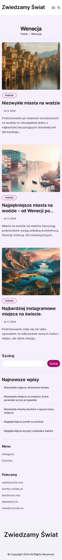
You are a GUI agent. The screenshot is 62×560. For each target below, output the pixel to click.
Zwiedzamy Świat (23, 7)
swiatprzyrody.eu (13, 508)
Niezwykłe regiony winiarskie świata (26, 387)
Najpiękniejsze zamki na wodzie (23, 421)
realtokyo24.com (12, 482)
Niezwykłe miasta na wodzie (31, 103)
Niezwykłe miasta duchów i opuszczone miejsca (29, 411)
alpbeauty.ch (10, 501)
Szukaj (8, 355)
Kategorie (8, 454)
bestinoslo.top (11, 495)
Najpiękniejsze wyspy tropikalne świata (28, 430)
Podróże (9, 95)
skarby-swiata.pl (12, 488)
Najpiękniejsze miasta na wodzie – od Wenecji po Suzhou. (27, 211)
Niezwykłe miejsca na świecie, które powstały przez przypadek (26, 398)
